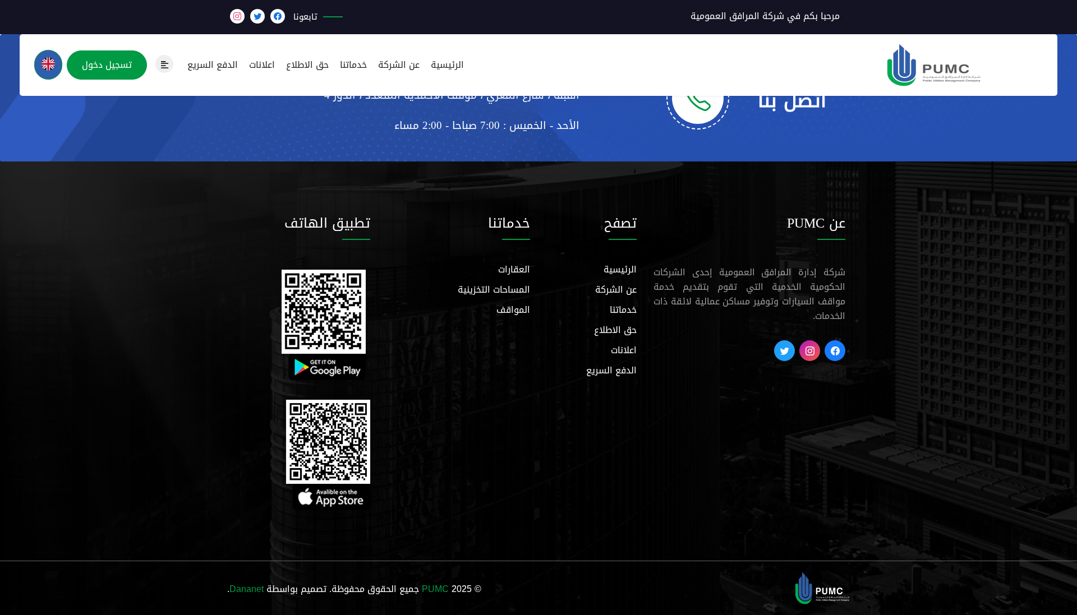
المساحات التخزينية (494, 289)
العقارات (514, 269)
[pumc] (822, 589)
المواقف (513, 309)
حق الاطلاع (307, 65)
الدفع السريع (212, 65)
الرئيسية (447, 65)
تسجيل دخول (107, 64)
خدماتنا (353, 65)
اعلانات (262, 65)
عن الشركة (399, 65)
